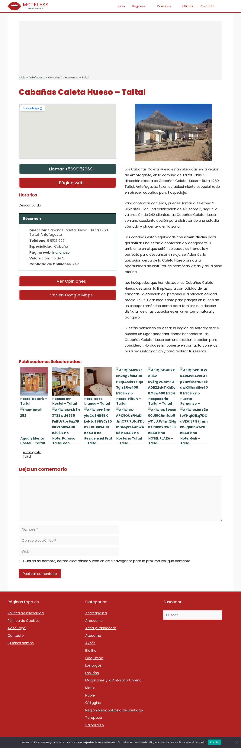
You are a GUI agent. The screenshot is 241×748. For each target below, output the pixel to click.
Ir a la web (61, 252)
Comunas (164, 6)
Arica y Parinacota (100, 628)
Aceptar (215, 742)
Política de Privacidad (26, 613)
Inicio (121, 6)
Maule (90, 687)
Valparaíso (94, 725)
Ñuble (90, 695)
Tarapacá (93, 717)
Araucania (94, 620)
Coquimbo (94, 658)
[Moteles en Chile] (29, 6)
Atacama (93, 635)
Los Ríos (92, 673)
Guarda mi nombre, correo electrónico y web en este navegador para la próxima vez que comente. (107, 561)
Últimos (187, 6)
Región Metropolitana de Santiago (114, 710)
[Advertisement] (120, 47)
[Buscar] (227, 615)
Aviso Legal (17, 628)
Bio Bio (90, 650)
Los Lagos (93, 665)
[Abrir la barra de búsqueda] (227, 6)
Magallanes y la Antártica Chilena (113, 680)
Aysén (90, 643)
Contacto (207, 6)
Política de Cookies (24, 620)
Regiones (138, 6)
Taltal (27, 457)
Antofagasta (37, 77)
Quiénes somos (21, 643)
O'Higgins (93, 702)
